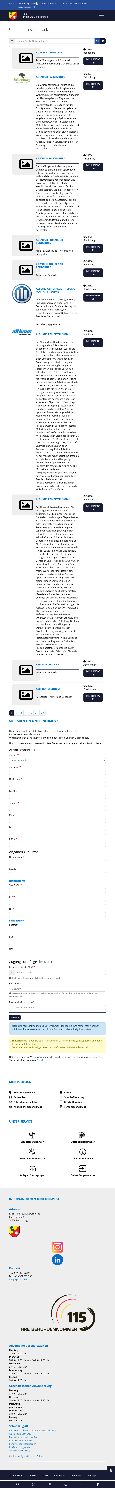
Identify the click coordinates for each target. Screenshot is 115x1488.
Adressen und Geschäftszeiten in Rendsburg (32, 1430)
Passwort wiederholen (21, 1002)
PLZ (12, 897)
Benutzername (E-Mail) (22, 967)
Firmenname (16, 857)
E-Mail (13, 839)
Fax (11, 827)
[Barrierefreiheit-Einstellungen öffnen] (111, 1470)
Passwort (15, 983)
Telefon (14, 803)
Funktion (13, 791)
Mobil (12, 815)
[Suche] (17, 1484)
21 (36, 712)
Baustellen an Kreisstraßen (23, 1437)
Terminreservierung (19, 1450)
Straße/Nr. (15, 885)
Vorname (15, 767)
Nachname (15, 779)
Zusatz (12, 869)
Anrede (14, 755)
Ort (11, 909)
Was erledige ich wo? (20, 1433)
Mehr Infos (93, 59)
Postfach (13, 924)
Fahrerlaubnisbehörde (21, 1440)
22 (42, 712)
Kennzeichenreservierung (22, 1443)
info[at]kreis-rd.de (18, 1279)
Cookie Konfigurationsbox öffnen (26, 1456)
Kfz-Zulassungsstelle (19, 1447)
